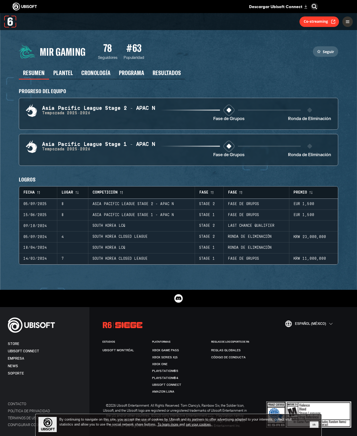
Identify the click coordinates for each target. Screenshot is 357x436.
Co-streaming (316, 21)
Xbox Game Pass (165, 350)
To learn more (168, 424)
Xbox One (160, 364)
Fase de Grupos (229, 118)
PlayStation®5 (165, 371)
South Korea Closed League (120, 237)
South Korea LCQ (109, 226)
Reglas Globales (226, 350)
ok (314, 424)
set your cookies (198, 424)
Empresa (16, 358)
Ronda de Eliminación (309, 118)
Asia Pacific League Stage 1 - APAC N (133, 215)
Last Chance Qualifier (251, 226)
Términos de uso (23, 417)
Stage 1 (207, 215)
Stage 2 (207, 204)
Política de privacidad (29, 410)
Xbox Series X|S (165, 357)
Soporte (16, 373)
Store (13, 344)
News (13, 366)
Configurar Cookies (27, 424)
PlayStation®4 (165, 378)
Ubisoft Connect (23, 351)
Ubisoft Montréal (118, 350)
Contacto (17, 403)
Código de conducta (228, 357)
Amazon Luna (163, 391)
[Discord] (178, 298)
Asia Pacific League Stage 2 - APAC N (133, 204)
